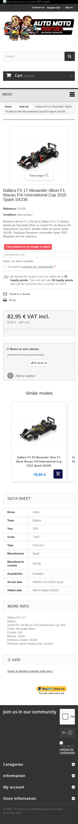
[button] (7, 447)
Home (8, 106)
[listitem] (38, 442)
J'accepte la (31, 266)
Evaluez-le (40, 362)
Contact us (38, 7)
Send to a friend (19, 294)
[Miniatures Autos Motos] (39, 28)
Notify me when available (18, 261)
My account (13, 787)
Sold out (24, 106)
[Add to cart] (58, 474)
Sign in (69, 7)
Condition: (10, 214)
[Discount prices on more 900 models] (39, 2)
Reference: (10, 208)
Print (12, 300)
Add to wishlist (25, 375)
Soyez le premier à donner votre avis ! (30, 671)
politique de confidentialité (38, 266)
